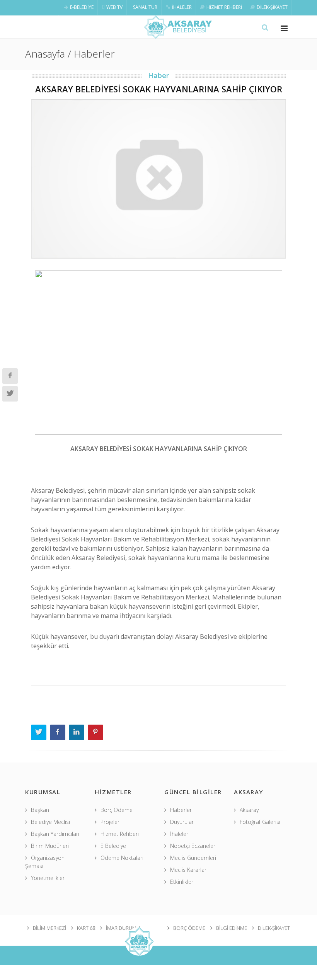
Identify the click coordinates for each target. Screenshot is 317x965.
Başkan (40, 810)
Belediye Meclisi (50, 821)
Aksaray (249, 810)
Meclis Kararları (189, 869)
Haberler (181, 810)
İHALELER (182, 7)
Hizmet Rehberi (120, 833)
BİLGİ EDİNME (231, 927)
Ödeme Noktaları (122, 857)
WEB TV (114, 7)
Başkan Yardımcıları (55, 833)
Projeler (110, 821)
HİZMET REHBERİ (224, 7)
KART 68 (86, 927)
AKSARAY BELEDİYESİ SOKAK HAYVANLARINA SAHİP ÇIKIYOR (158, 89)
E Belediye (113, 845)
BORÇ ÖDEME (189, 927)
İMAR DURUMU (123, 927)
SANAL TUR (145, 7)
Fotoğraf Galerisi (260, 821)
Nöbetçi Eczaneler (192, 845)
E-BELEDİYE (82, 7)
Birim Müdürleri (50, 845)
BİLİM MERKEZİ (49, 927)
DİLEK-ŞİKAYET (272, 7)
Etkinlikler (181, 881)
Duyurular (182, 821)
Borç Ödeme (117, 810)
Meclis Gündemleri (193, 857)
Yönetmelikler (48, 878)
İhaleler (179, 833)
